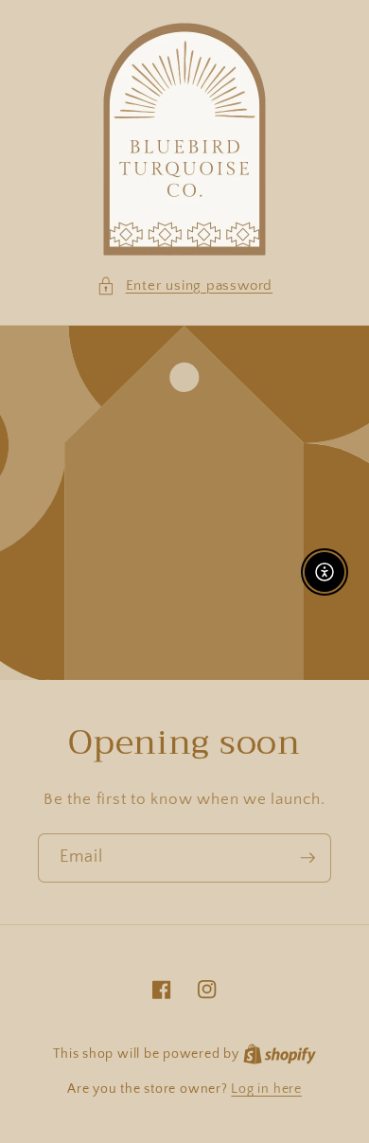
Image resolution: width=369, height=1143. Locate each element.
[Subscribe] (307, 858)
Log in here (266, 1089)
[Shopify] (279, 1054)
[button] (184, 286)
